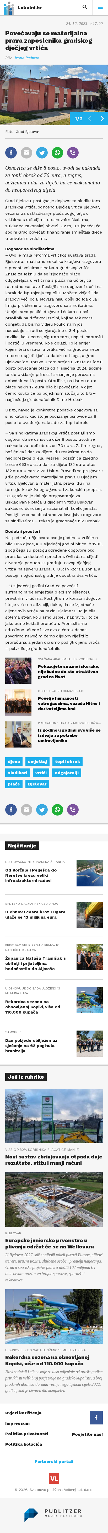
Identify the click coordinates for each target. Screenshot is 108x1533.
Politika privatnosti (26, 1433)
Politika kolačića (23, 1444)
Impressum (17, 1423)
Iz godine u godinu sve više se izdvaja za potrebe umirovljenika (69, 735)
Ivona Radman (27, 58)
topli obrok (67, 761)
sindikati (17, 772)
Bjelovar (37, 784)
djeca (14, 761)
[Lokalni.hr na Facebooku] (96, 1417)
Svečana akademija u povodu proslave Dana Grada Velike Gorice (70, 659)
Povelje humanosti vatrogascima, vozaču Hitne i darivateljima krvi (69, 703)
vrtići (41, 772)
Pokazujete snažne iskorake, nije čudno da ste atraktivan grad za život (68, 671)
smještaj (37, 761)
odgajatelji (67, 772)
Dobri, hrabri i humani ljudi (61, 691)
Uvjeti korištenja (23, 1412)
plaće (14, 784)
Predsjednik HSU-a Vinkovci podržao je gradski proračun (70, 723)
